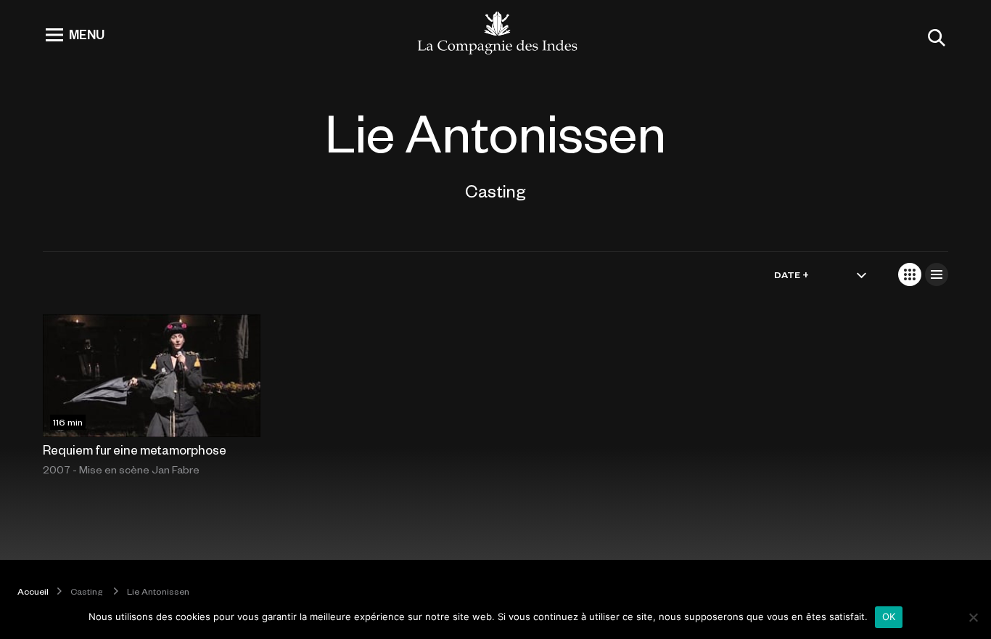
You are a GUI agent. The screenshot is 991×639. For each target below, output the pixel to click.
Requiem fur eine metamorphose (134, 449)
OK (889, 616)
